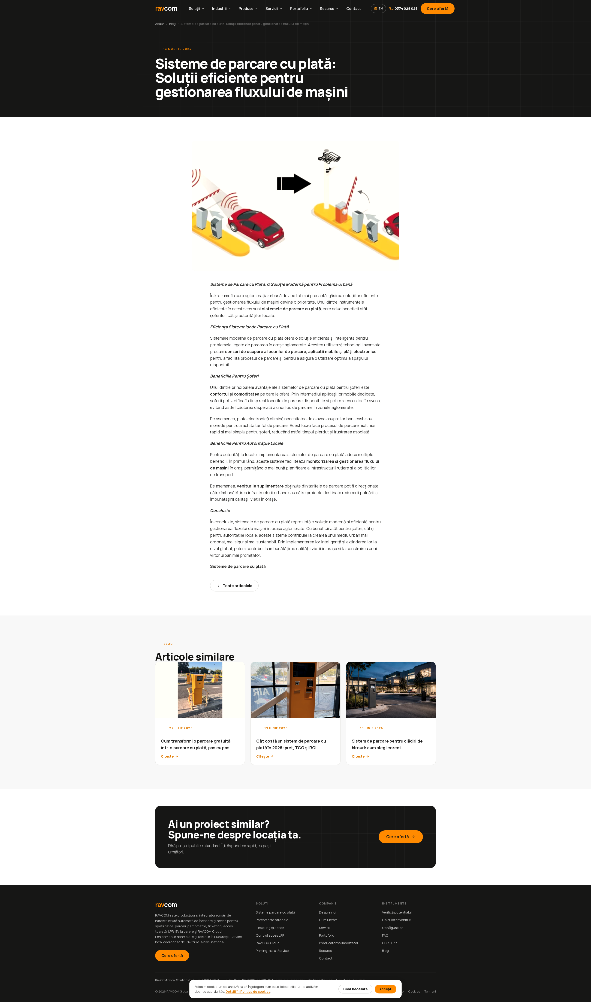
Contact (353, 8)
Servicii (271, 8)
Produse (246, 8)
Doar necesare (355, 989)
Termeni (430, 991)
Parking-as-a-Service (272, 950)
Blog (172, 24)
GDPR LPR (389, 943)
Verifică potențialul (397, 912)
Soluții (194, 8)
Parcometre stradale (272, 920)
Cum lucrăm (328, 920)
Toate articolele (237, 585)
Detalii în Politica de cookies (248, 991)
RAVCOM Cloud (268, 943)
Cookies (414, 991)
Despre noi (327, 912)
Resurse (327, 8)
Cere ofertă (437, 8)
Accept (386, 989)
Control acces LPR (270, 935)
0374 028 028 (406, 8)
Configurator (392, 928)
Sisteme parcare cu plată (275, 912)
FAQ (385, 935)
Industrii (219, 8)
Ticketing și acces (270, 928)
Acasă (159, 24)
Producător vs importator (338, 943)
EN (381, 8)
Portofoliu (299, 8)
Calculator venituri (396, 920)
